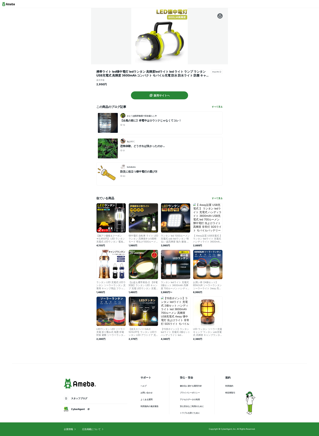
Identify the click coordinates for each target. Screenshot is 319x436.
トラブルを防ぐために (190, 413)
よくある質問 (147, 399)
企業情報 (68, 429)
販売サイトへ (162, 95)
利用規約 (229, 386)
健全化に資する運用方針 (191, 386)
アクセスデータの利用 (190, 399)
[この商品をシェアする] (220, 16)
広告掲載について (91, 429)
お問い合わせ (147, 392)
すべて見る (217, 106)
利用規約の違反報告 (150, 406)
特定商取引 (230, 392)
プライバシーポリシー (190, 392)
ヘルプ (144, 386)
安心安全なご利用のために (192, 406)
